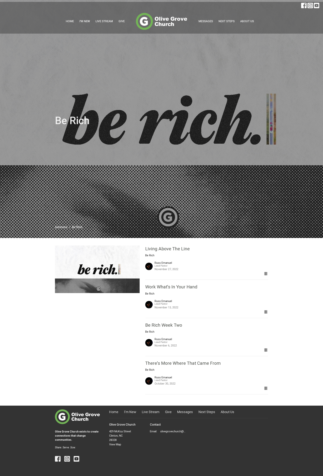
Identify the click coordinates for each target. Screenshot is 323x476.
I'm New (84, 21)
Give (122, 21)
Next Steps (227, 21)
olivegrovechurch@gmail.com (173, 431)
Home (70, 21)
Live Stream (104, 21)
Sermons (61, 227)
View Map (115, 444)
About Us (247, 21)
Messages (206, 21)
